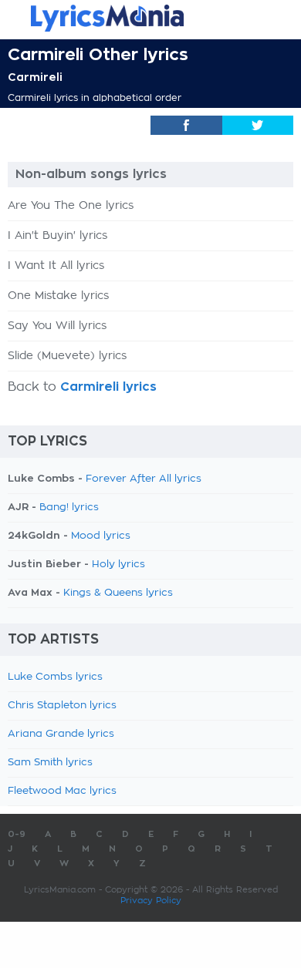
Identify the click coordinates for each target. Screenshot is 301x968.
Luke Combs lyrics (55, 677)
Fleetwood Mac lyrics (62, 791)
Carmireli (35, 77)
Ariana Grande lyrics (61, 734)
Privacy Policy (150, 900)
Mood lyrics (100, 536)
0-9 (16, 834)
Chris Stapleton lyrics (62, 706)
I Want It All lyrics (56, 265)
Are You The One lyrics (71, 205)
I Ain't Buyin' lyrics (57, 235)
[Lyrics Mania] (150, 18)
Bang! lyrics (69, 507)
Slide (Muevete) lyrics (67, 356)
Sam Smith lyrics (50, 763)
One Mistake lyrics (58, 296)
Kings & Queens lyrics (118, 593)
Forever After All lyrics (143, 479)
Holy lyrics (118, 565)
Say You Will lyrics (57, 326)
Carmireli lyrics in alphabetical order (94, 98)
